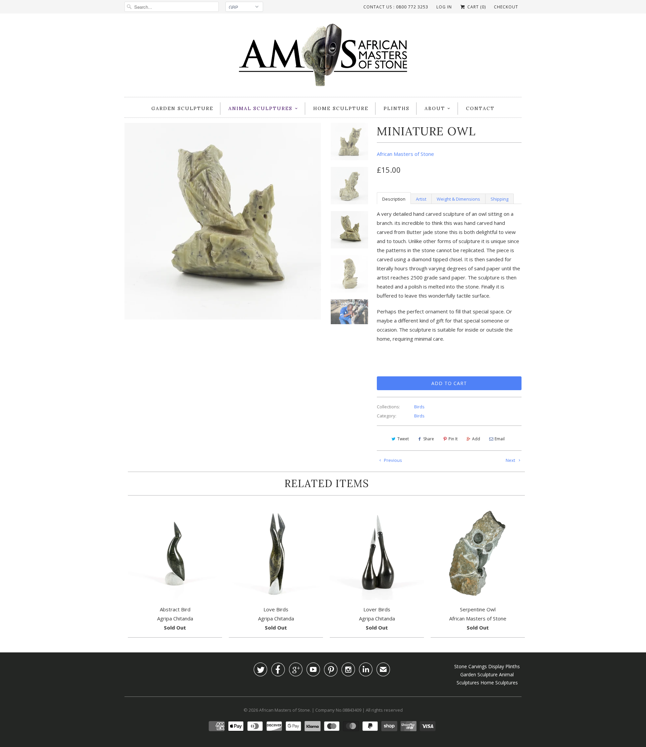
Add (476, 439)
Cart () (476, 7)
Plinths (396, 108)
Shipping (499, 199)
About (435, 108)
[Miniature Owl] (222, 221)
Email (500, 439)
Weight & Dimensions (458, 199)
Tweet (403, 439)
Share (428, 439)
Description (393, 199)
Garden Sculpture (182, 108)
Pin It (453, 439)
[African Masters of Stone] (323, 57)
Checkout (506, 7)
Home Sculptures (499, 682)
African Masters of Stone (405, 153)
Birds (419, 407)
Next (511, 460)
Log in (444, 7)
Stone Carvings (470, 666)
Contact (480, 108)
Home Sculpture (340, 108)
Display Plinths (504, 666)
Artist (421, 199)
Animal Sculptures (260, 108)
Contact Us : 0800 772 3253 (395, 7)
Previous (392, 460)
